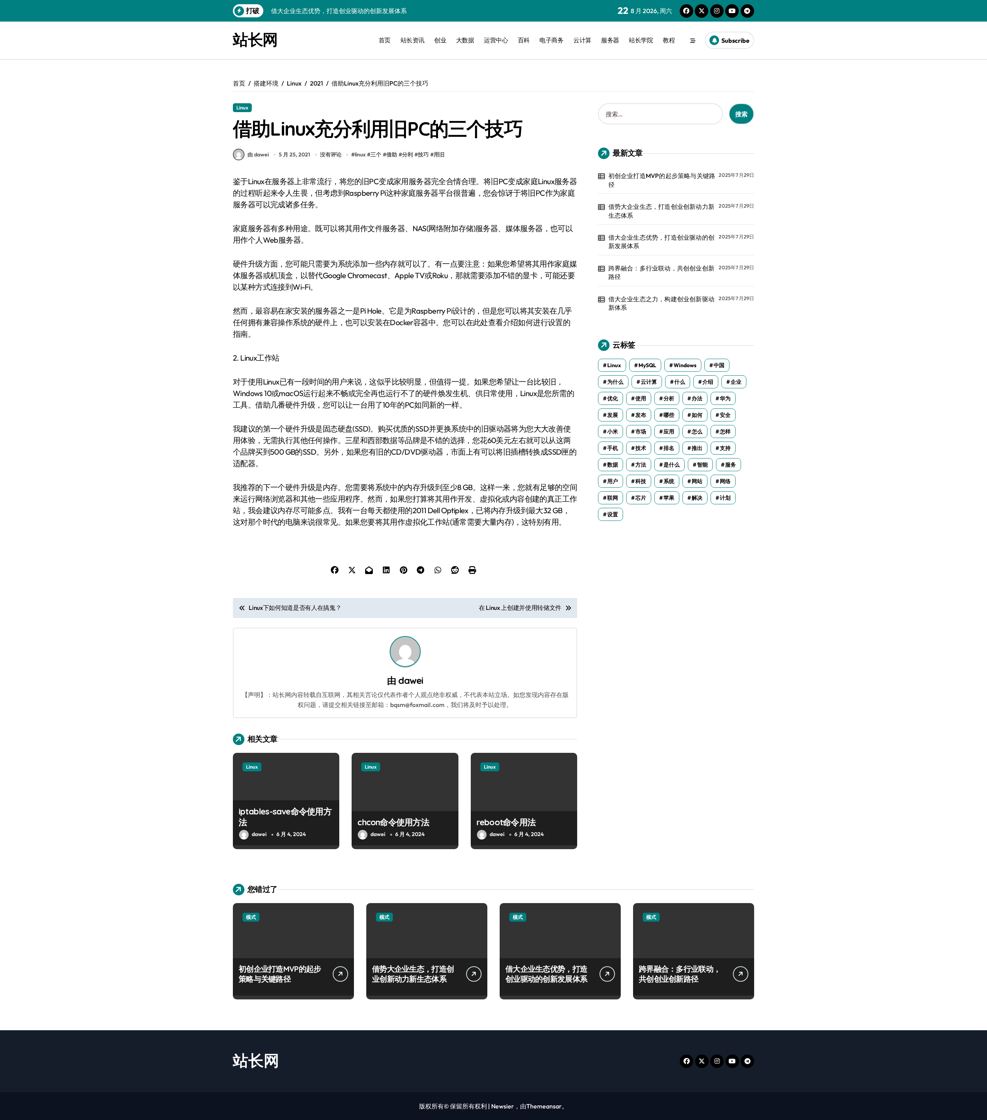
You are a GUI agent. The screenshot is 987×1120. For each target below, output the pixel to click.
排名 (669, 448)
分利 (407, 154)
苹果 (669, 497)
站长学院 (641, 40)
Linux (242, 107)
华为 (725, 398)
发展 (612, 414)
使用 (640, 398)
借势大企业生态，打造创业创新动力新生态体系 (661, 211)
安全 (725, 414)
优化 (612, 398)
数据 (612, 464)
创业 (440, 40)
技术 (640, 448)
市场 (640, 431)
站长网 (255, 39)
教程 (669, 40)
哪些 (669, 414)
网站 (697, 481)
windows (685, 365)
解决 (697, 497)
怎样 (725, 431)
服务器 (610, 40)
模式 (251, 917)
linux (360, 154)
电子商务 (551, 40)
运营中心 (496, 40)
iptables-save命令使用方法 (285, 817)
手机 (612, 448)
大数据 (465, 40)
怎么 (697, 431)
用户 (612, 481)
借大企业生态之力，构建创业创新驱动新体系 (661, 303)
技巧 (423, 154)
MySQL (647, 365)
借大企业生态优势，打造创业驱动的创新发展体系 (661, 241)
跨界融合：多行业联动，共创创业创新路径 (661, 272)
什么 (679, 381)
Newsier (502, 1106)
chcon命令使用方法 (393, 822)
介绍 (707, 381)
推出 (697, 448)
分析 (669, 398)
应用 (669, 431)
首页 (385, 40)
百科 (524, 40)
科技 (640, 481)
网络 (725, 481)
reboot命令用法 (506, 822)
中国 (719, 365)
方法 (640, 464)
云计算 (582, 40)
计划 (725, 497)
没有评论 (331, 154)
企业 (736, 381)
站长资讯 (412, 40)
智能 (702, 464)
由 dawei (258, 154)
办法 (697, 398)
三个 (376, 154)
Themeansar (544, 1106)
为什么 (615, 381)
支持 (725, 448)
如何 (697, 414)
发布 (640, 414)
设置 (612, 514)
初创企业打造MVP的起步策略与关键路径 (662, 180)
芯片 (640, 497)
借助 (391, 154)
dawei (410, 680)
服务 (730, 464)
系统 (669, 481)
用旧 (439, 154)
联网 (612, 497)
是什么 (672, 464)
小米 (612, 431)
